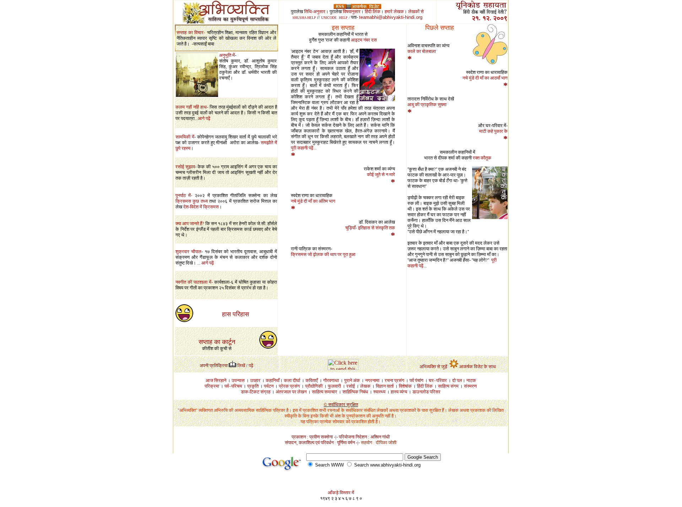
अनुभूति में (227, 55)
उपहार (255, 380)
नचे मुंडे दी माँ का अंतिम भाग (313, 201)
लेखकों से (416, 11)
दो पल (457, 380)
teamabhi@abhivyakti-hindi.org (390, 17)
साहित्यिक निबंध (355, 391)
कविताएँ (311, 380)
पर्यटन (269, 386)
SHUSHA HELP (304, 18)
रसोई (180, 166)
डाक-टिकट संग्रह (255, 391)
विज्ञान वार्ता (385, 386)
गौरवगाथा (331, 380)
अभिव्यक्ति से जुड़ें (434, 366)
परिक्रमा (212, 386)
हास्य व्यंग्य (399, 391)
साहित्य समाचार (324, 391)
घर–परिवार (438, 380)
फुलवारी (334, 386)
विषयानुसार (352, 11)
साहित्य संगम (448, 386)
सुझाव (190, 166)
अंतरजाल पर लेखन (292, 391)
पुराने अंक (352, 380)
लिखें (241, 365)
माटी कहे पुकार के (493, 131)
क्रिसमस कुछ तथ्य (191, 201)
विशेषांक (405, 386)
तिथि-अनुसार (314, 11)
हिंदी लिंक (372, 11)
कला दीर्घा (292, 380)
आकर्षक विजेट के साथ (477, 366)
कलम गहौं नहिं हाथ (191, 107)
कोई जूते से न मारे (381, 174)
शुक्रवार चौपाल (188, 251)
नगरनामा (372, 380)
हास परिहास (235, 314)
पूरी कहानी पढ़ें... (303, 148)
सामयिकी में (184, 137)
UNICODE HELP (334, 18)
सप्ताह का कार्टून (217, 341)
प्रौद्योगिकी (314, 386)
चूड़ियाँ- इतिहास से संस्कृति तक (370, 227)
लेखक (367, 386)
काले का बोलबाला (421, 51)
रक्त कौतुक (482, 157)
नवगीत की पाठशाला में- (194, 282)
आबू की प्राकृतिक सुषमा (426, 104)
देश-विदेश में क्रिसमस (200, 206)
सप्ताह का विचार (190, 32)
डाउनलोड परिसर (426, 391)
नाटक (471, 380)
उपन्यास (238, 380)
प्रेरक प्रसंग (289, 386)
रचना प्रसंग (394, 380)
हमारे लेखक (394, 11)
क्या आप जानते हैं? (189, 223)
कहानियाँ (273, 380)
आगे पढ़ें (204, 118)
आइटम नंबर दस (364, 40)
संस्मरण (470, 386)
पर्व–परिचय (233, 386)
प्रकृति (253, 386)
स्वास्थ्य (379, 391)
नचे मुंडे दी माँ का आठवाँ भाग (485, 78)
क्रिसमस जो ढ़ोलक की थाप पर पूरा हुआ (323, 254)
